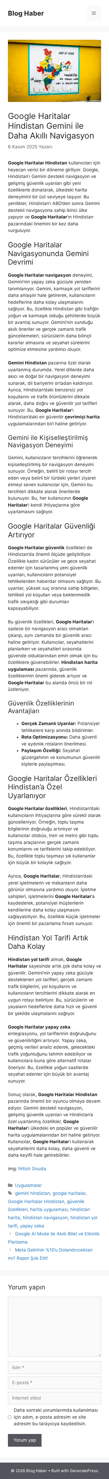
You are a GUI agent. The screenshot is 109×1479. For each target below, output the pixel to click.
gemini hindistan (32, 1193)
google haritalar (69, 1193)
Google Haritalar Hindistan (36, 1201)
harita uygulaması (49, 1209)
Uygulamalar (28, 1185)
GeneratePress (84, 1470)
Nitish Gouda (32, 1168)
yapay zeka (32, 1225)
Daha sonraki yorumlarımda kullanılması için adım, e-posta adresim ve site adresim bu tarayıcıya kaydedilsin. (56, 1416)
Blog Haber (26, 13)
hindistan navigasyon (45, 1217)
